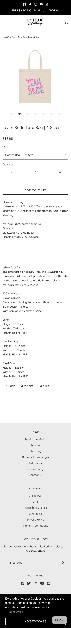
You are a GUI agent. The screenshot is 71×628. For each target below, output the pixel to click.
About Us (35, 496)
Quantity (8, 164)
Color (6, 147)
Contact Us (36, 475)
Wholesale (35, 514)
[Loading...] (35, 77)
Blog (35, 502)
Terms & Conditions (35, 526)
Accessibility (35, 469)
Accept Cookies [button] (35, 621)
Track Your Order (35, 439)
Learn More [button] (15, 612)
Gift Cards (35, 463)
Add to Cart (35, 190)
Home (6, 37)
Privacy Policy (35, 520)
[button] (35, 77)
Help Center (35, 445)
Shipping (35, 451)
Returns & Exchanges (35, 457)
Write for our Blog (35, 508)
